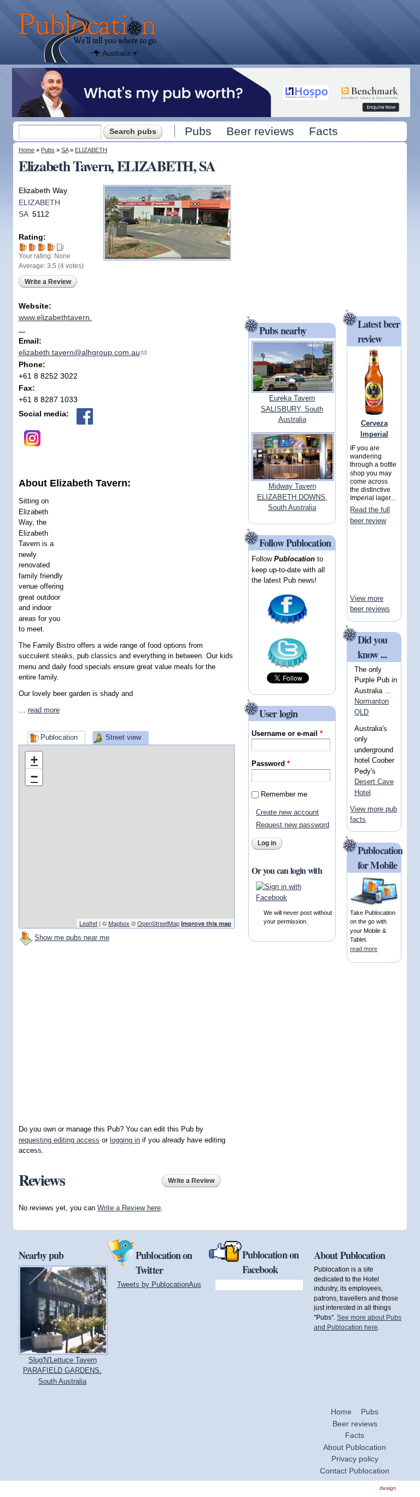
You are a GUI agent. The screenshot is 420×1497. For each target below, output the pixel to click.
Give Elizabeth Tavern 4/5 (51, 247)
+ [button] (34, 760)
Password (271, 763)
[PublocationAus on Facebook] (287, 623)
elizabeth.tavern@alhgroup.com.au (83, 352)
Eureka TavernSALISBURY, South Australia (292, 408)
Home (26, 150)
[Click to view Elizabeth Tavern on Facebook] (85, 416)
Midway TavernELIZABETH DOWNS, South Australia (292, 497)
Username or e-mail (287, 733)
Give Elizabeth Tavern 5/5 (60, 247)
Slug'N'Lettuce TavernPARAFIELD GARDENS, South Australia (62, 1370)
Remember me (284, 794)
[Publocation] (90, 36)
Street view (123, 737)
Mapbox (119, 923)
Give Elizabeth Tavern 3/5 (41, 247)
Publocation (59, 737)
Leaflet (88, 923)
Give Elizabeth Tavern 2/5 (32, 247)
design (388, 1488)
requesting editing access (59, 1140)
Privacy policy (354, 1458)
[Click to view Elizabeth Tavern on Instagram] (32, 438)
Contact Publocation (354, 1470)
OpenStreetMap (158, 923)
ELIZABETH (91, 150)
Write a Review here (129, 1208)
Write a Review (48, 282)
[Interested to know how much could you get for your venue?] (211, 112)
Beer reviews (260, 131)
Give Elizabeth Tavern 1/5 (23, 247)
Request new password (292, 825)
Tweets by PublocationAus (159, 1284)
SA (64, 150)
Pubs (198, 131)
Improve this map (206, 923)
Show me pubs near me (71, 937)
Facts (323, 131)
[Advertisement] (153, 558)
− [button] (34, 777)
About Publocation (354, 1447)
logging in (125, 1140)
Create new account (287, 812)
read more (44, 710)
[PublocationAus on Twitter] (287, 667)
